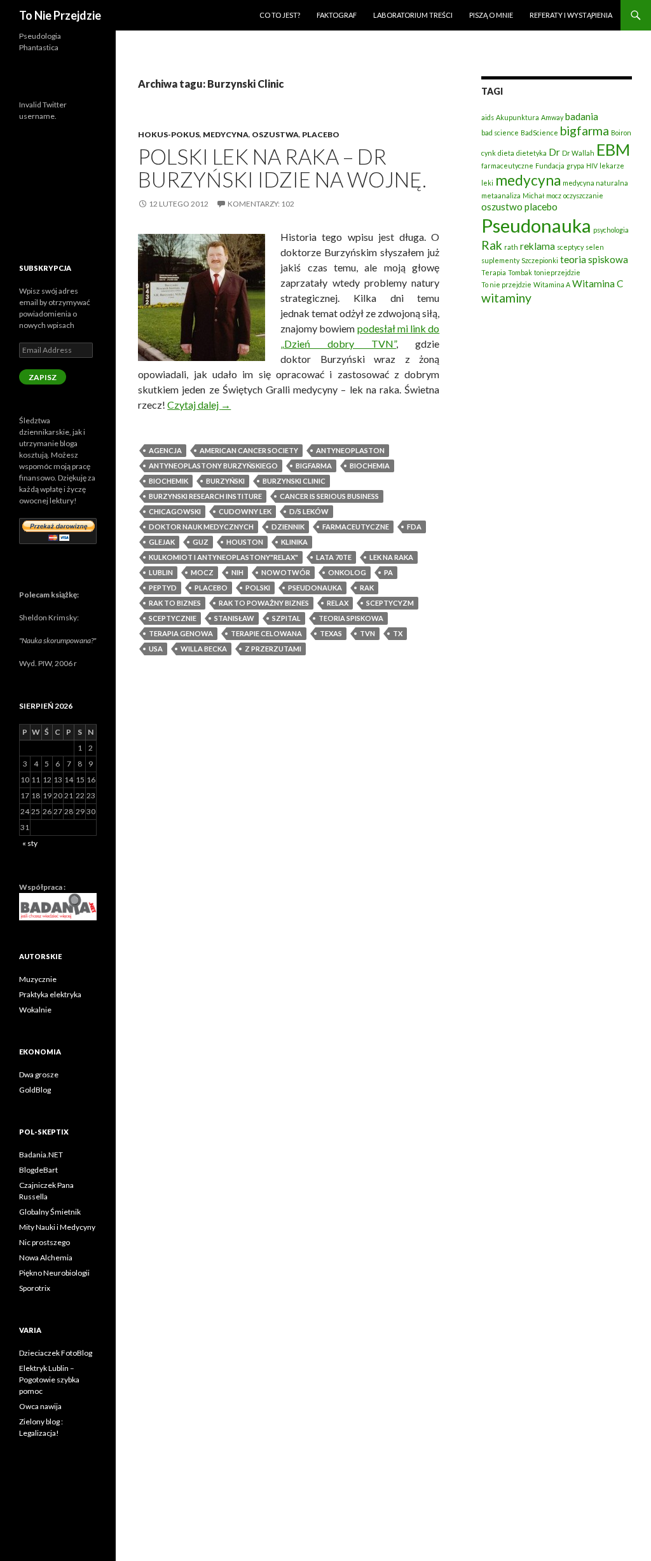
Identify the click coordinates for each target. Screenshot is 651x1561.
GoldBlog (35, 1089)
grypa (575, 165)
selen (595, 247)
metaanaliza (501, 195)
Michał (533, 195)
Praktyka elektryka (50, 994)
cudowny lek (245, 511)
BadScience (539, 132)
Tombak (520, 272)
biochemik (168, 481)
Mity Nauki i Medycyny (57, 1227)
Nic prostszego (44, 1242)
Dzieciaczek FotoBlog (55, 1353)
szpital (286, 618)
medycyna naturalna (595, 183)
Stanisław (234, 618)
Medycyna (226, 134)
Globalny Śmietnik (50, 1212)
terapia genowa (181, 633)
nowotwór (285, 572)
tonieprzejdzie (557, 272)
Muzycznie (38, 979)
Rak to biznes (175, 603)
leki (487, 183)
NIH (237, 572)
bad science (500, 132)
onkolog (347, 572)
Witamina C (597, 283)
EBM (613, 149)
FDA (414, 526)
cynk (488, 153)
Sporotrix (34, 1288)
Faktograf (337, 15)
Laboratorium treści (413, 15)
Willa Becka (204, 648)
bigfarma (314, 465)
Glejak (162, 542)
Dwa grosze (38, 1074)
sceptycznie (172, 618)
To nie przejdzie (506, 284)
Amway (552, 117)
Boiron (621, 132)
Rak (367, 587)
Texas (331, 633)
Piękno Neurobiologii (54, 1273)
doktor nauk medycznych (201, 526)
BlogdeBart (38, 1170)
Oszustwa (275, 134)
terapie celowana (266, 633)
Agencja (165, 450)
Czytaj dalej (199, 405)
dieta (506, 153)
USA (156, 648)
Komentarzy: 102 (261, 203)
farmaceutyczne (355, 526)
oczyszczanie (583, 195)
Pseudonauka (315, 587)
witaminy (506, 297)
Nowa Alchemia (45, 1257)
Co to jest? (279, 15)
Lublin (161, 572)
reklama (537, 246)
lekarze (612, 165)
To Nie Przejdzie (60, 15)
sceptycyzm (390, 603)
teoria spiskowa (351, 618)
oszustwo (502, 206)
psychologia (611, 230)
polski (257, 587)
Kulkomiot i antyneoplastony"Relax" (223, 557)
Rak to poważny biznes (264, 603)
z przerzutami (273, 648)
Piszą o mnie (491, 15)
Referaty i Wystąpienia (571, 15)
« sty (30, 843)
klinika (294, 542)
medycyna (528, 180)
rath (511, 247)
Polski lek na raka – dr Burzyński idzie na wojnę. (282, 168)
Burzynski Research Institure (205, 496)
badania (581, 116)
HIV (592, 165)
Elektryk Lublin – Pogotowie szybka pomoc (49, 1379)
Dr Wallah (578, 153)
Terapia (493, 272)
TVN (367, 633)
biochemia (370, 465)
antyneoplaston (350, 450)
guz (201, 542)
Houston (244, 542)
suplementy (500, 260)
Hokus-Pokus (169, 134)
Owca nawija (40, 1406)
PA (388, 572)
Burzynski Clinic (294, 481)
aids (487, 117)
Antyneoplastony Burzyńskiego (213, 465)
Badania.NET (41, 1154)
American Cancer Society (249, 450)
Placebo (320, 134)
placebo (211, 587)
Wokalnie (35, 1009)
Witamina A (551, 284)
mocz (202, 572)
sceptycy (570, 247)
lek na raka (391, 557)
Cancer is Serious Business (329, 496)
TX (397, 633)
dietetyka (531, 153)
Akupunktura (517, 117)
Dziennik (288, 526)
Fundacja (550, 165)
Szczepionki (539, 260)
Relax (337, 603)
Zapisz (43, 377)
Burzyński (225, 481)
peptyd (163, 587)
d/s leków (309, 511)
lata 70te (334, 557)
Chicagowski (175, 511)
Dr (554, 152)
